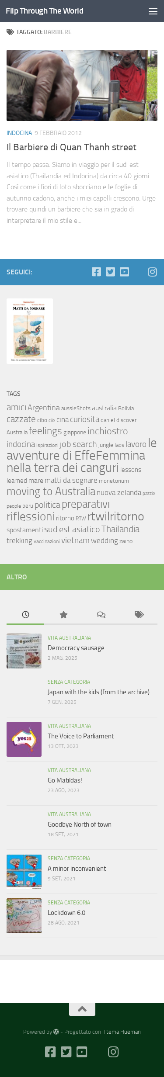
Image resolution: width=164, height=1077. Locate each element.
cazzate (21, 419)
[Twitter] (110, 272)
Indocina (19, 133)
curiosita (84, 419)
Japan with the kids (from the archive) (99, 692)
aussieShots (76, 408)
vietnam (75, 540)
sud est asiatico (72, 529)
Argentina (44, 407)
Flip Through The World (44, 11)
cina (62, 420)
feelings (45, 431)
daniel (108, 420)
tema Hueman (123, 1032)
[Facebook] (96, 272)
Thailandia (120, 529)
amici (16, 407)
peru (27, 505)
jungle (105, 445)
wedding (104, 540)
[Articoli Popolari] (63, 615)
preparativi (86, 504)
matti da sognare (71, 480)
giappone (74, 432)
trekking (19, 541)
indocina (21, 444)
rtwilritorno (115, 516)
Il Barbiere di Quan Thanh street (71, 147)
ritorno (65, 518)
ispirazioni (47, 445)
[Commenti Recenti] (101, 615)
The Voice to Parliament (81, 736)
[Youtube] (124, 272)
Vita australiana (69, 638)
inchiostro (107, 431)
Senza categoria (69, 682)
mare (35, 480)
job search (78, 444)
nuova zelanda (119, 492)
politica (47, 504)
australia (104, 408)
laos (119, 445)
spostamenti (25, 530)
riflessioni (31, 516)
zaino (126, 541)
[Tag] (138, 615)
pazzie (149, 493)
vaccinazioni (47, 541)
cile (52, 420)
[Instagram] (152, 272)
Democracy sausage (76, 648)
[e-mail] (138, 272)
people (14, 506)
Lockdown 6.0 (66, 913)
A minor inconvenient (77, 869)
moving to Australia (51, 491)
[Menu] (153, 11)
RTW (81, 519)
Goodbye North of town (80, 824)
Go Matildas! (65, 780)
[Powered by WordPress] (56, 1032)
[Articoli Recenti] (25, 615)
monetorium (114, 481)
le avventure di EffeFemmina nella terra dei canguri (82, 455)
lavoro (136, 444)
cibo (42, 420)
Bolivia (126, 408)
